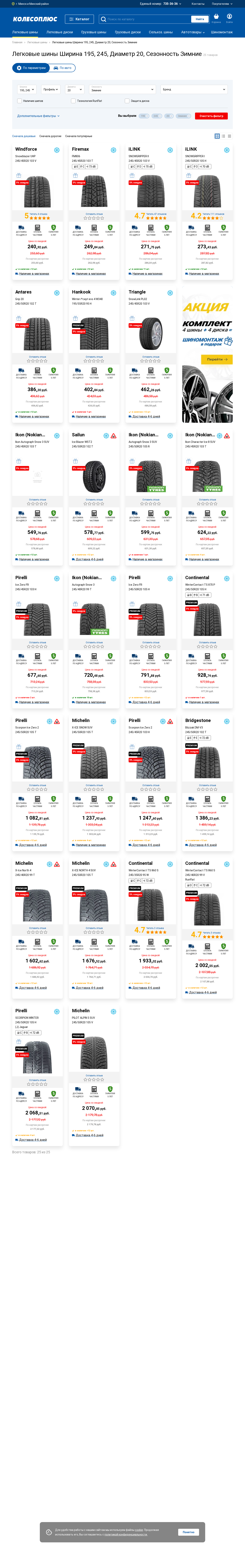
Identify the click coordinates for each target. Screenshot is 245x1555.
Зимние (182, 115)
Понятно (188, 1532)
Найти (200, 19)
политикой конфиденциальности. (126, 1534)
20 (168, 115)
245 (156, 115)
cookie (139, 1529)
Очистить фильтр (211, 116)
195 (143, 115)
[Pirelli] (37, 1075)
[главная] (35, 19)
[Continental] (207, 928)
